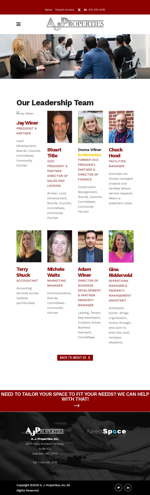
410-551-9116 (96, 9)
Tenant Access (64, 9)
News (48, 9)
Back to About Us (73, 357)
